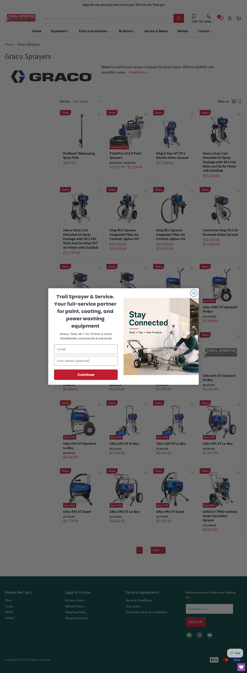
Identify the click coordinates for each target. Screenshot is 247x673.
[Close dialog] (193, 293)
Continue (86, 374)
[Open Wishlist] (241, 667)
